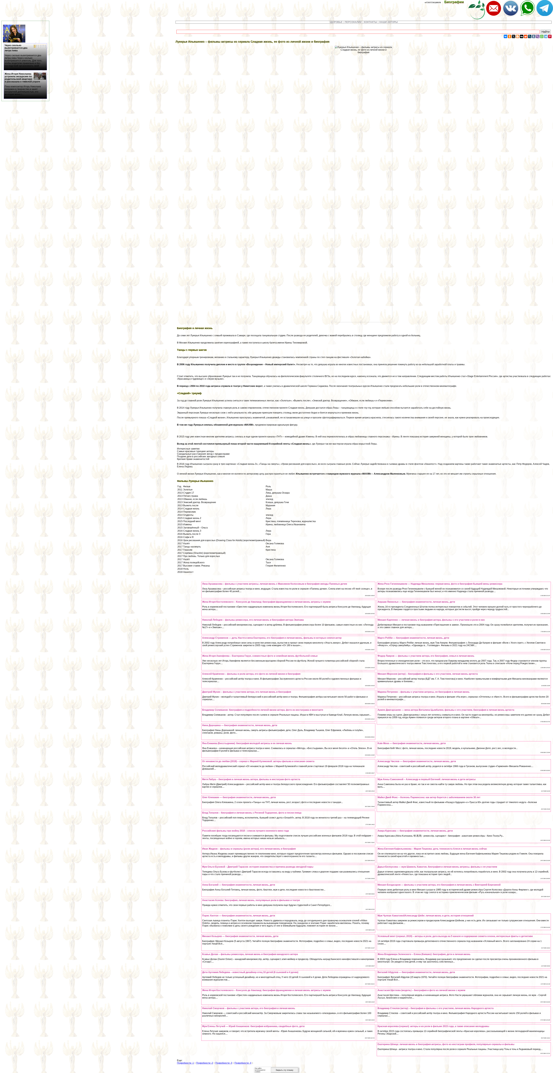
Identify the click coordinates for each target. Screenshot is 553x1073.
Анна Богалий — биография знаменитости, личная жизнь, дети (238, 885)
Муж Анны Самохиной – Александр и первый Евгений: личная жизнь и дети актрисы (427, 779)
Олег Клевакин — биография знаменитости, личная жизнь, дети (239, 797)
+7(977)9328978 (433, 2)
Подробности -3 (223, 1063)
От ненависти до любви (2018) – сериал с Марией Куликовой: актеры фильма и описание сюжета (258, 761)
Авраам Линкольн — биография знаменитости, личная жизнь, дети (416, 602)
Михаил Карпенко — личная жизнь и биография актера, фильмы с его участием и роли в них (431, 620)
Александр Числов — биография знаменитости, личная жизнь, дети (417, 761)
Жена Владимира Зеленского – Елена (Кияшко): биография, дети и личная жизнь (424, 954)
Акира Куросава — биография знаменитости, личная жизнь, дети (415, 831)
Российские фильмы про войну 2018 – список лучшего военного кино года (245, 831)
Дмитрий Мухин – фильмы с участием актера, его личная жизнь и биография (246, 692)
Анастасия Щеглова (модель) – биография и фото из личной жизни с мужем (421, 990)
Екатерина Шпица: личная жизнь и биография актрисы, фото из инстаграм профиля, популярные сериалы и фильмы (446, 1044)
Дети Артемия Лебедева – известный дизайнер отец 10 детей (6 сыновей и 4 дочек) (250, 972)
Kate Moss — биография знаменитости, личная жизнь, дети (412, 743)
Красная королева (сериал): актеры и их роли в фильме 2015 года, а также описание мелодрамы (433, 1026)
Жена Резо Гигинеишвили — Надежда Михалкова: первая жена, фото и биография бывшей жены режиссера (440, 584)
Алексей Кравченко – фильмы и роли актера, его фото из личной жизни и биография (251, 674)
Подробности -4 (242, 1063)
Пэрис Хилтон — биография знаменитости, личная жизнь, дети (238, 915)
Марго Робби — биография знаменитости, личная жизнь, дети (413, 638)
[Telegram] (546, 36)
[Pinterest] (550, 36)
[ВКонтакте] (505, 36)
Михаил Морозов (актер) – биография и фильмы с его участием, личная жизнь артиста (428, 674)
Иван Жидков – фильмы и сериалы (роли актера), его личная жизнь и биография (249, 849)
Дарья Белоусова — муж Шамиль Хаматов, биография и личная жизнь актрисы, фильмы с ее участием (437, 867)
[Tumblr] (533, 36)
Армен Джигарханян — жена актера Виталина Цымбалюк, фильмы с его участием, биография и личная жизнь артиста (446, 710)
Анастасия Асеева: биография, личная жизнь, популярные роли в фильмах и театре (251, 900)
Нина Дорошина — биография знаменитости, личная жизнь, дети (239, 725)
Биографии (456, 2)
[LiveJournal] (529, 36)
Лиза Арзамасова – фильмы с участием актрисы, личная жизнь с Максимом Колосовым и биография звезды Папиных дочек (274, 584)
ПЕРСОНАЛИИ (353, 22)
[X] (513, 36)
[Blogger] (517, 36)
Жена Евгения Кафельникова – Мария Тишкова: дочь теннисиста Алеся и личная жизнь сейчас (432, 849)
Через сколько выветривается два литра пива (23, 55)
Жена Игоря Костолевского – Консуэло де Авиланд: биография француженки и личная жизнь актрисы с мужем (266, 602)
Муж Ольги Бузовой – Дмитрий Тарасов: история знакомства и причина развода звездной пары (257, 867)
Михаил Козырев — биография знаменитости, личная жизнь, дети (240, 936)
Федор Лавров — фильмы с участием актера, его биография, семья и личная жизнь (426, 656)
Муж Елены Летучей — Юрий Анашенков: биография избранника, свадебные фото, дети (253, 1026)
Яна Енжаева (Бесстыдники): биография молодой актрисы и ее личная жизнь (247, 743)
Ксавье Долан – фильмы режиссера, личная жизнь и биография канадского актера (250, 954)
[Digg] (521, 36)
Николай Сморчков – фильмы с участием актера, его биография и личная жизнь (248, 1008)
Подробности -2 (204, 1063)
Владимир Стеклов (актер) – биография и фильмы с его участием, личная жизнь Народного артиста (436, 1008)
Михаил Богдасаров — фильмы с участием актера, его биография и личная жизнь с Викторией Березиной (439, 885)
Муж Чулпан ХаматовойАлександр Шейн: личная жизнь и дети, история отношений (426, 915)
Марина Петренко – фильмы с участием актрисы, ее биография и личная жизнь (424, 692)
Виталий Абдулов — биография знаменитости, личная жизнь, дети (416, 972)
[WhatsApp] (541, 36)
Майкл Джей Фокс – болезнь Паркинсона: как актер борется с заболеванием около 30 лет (429, 797)
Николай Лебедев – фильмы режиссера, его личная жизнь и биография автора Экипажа (253, 620)
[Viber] (537, 36)
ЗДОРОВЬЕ (335, 22)
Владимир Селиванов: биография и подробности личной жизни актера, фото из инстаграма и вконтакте (262, 710)
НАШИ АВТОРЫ (388, 22)
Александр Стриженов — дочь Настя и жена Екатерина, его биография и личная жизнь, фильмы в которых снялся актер (272, 638)
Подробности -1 (185, 1063)
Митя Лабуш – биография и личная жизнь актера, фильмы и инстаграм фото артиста (251, 779)
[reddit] (525, 36)
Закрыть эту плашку (284, 1070)
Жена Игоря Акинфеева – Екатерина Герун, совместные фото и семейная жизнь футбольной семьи (260, 656)
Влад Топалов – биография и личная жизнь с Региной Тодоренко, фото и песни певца (251, 813)
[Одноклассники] (509, 36)
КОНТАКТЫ (370, 22)
